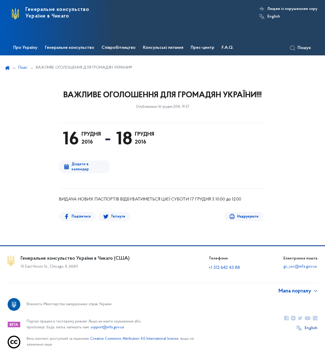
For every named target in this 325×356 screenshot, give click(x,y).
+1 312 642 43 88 (224, 268)
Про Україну (25, 47)
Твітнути (118, 217)
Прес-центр (202, 47)
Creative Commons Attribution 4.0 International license (134, 339)
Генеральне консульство (69, 47)
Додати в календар (80, 166)
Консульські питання (163, 47)
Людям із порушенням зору (292, 9)
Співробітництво (119, 47)
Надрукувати (247, 217)
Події (22, 68)
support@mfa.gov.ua (107, 327)
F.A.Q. (228, 47)
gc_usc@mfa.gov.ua (300, 267)
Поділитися (81, 217)
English (273, 16)
